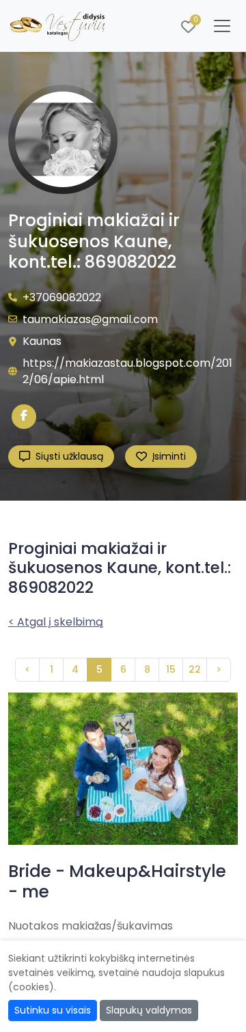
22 (195, 669)
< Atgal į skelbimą (55, 622)
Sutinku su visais (52, 1010)
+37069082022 (62, 297)
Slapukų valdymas (149, 1010)
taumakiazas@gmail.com (90, 319)
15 (171, 669)
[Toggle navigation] (222, 26)
